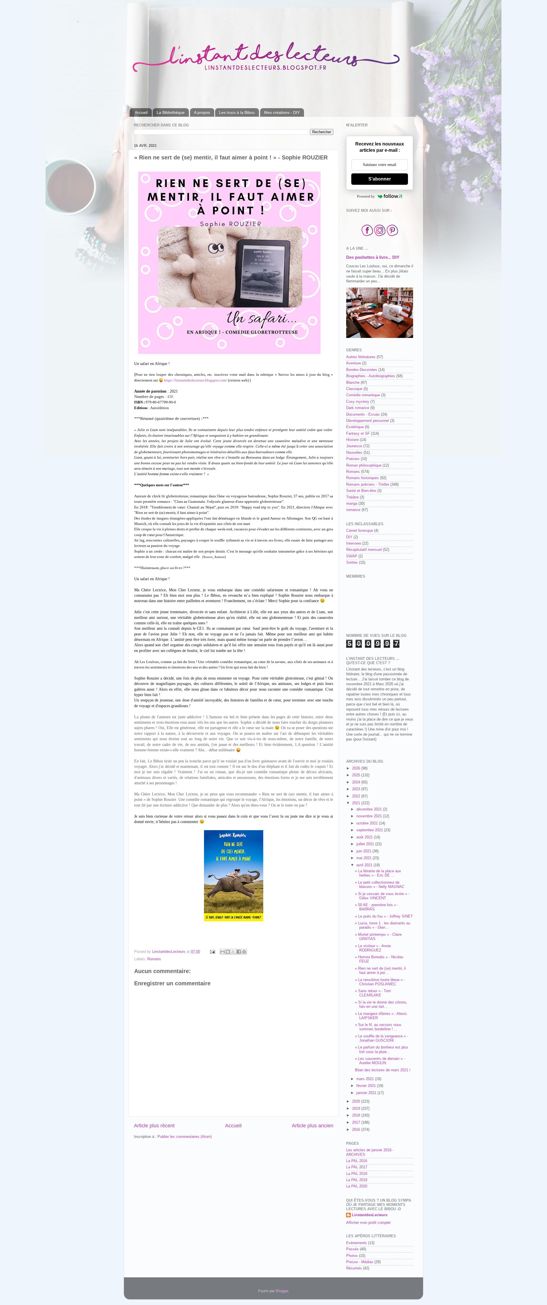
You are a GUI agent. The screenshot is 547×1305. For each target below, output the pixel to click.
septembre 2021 (370, 830)
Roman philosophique (363, 465)
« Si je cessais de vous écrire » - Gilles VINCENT (382, 896)
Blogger (282, 1291)
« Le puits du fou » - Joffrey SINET (384, 916)
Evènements (356, 1243)
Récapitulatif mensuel (364, 550)
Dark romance (357, 408)
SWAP (351, 556)
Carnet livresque (359, 531)
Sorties (352, 563)
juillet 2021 (365, 844)
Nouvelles (354, 453)
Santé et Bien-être (361, 491)
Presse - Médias (359, 1262)
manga (351, 504)
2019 (356, 1109)
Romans (154, 959)
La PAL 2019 (356, 1180)
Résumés (354, 1268)
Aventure (353, 363)
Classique (354, 389)
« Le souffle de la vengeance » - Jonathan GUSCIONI (381, 1038)
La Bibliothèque (171, 112)
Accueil (141, 112)
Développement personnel (367, 421)
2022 (356, 796)
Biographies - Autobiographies (370, 376)
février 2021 (366, 1086)
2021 (356, 803)
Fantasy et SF (358, 434)
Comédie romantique (363, 395)
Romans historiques (362, 478)
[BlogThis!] (228, 952)
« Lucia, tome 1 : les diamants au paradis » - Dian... (382, 925)
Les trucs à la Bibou (237, 112)
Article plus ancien (312, 1125)
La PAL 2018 (356, 1174)
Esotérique (355, 427)
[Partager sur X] (233, 952)
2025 (356, 775)
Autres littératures (360, 357)
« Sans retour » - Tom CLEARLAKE (373, 993)
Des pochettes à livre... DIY (372, 257)
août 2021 (365, 837)
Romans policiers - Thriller (367, 485)
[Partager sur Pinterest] (244, 952)
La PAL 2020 (356, 1186)
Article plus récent (154, 1125)
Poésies (353, 459)
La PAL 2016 (356, 1161)
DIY (349, 537)
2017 (356, 1123)
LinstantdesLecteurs (369, 1215)
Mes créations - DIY (282, 112)
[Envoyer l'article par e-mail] (212, 952)
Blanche (353, 383)
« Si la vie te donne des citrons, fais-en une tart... (381, 1004)
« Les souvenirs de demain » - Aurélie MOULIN (380, 1061)
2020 (356, 1101)
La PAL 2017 (356, 1167)
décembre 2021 (369, 809)
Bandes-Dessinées (361, 370)
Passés (352, 1249)
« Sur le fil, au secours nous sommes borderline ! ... (378, 1027)
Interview (353, 543)
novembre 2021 (369, 816)
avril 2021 (364, 865)
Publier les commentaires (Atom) (185, 1137)
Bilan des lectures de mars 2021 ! (383, 1070)
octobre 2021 (367, 823)
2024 (356, 782)
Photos (352, 1256)
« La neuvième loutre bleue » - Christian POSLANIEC (380, 982)
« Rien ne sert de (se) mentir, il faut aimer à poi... (380, 971)
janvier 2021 (366, 1093)
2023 (356, 789)
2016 (356, 1130)
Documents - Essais (363, 414)
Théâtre (352, 497)
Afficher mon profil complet (368, 1223)
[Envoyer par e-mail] (222, 952)
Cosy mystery (357, 402)
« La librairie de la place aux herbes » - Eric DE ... (378, 873)
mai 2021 (364, 858)
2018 (356, 1115)
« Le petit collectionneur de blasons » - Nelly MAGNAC (379, 885)
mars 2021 (365, 1079)
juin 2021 (364, 851)
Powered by (366, 196)
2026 (356, 768)
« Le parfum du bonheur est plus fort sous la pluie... (381, 1049)
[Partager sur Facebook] (239, 952)
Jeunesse (354, 446)
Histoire (352, 440)
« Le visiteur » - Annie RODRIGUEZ (373, 948)
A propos (202, 112)
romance (353, 510)
